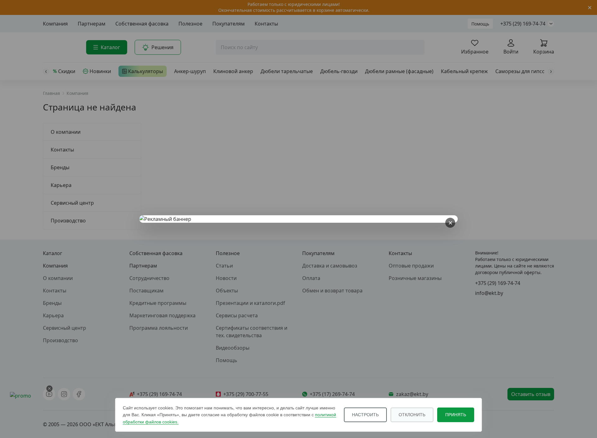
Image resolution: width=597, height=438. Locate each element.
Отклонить (412, 414)
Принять (455, 414)
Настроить (365, 414)
